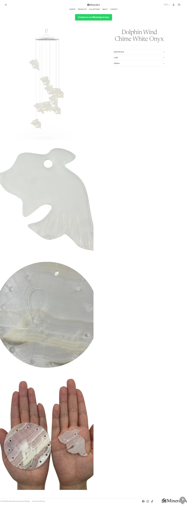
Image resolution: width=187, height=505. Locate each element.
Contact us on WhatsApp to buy (93, 17)
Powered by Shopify (23, 501)
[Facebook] (143, 501)
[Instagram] (147, 501)
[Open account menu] (173, 4)
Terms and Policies (38, 501)
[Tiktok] (152, 501)
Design (117, 63)
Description (119, 52)
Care (116, 58)
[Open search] (6, 4)
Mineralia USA (10, 501)
